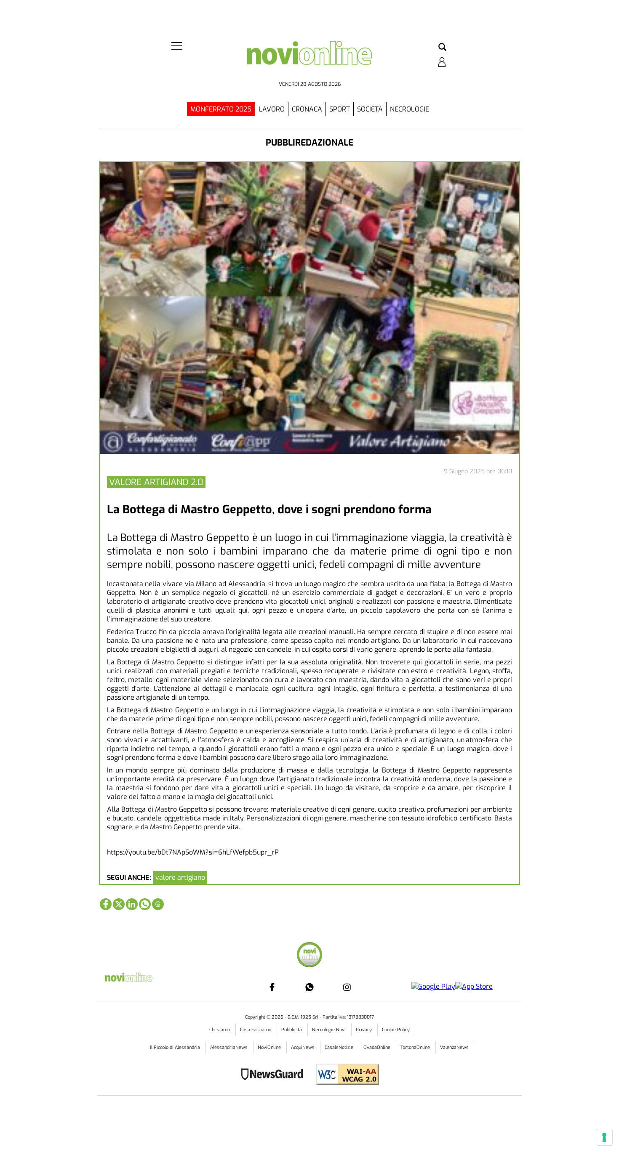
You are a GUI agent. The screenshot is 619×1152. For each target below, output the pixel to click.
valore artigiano (180, 877)
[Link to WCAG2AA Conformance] (344, 1075)
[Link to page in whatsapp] (145, 904)
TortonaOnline (415, 1047)
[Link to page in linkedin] (132, 904)
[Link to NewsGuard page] (275, 1075)
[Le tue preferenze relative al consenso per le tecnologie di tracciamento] (604, 1137)
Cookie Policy (396, 1030)
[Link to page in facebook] (106, 904)
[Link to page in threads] (158, 904)
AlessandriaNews (229, 1047)
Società (370, 109)
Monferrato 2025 (220, 109)
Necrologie (409, 109)
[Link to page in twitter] (119, 904)
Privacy (364, 1030)
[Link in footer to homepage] (309, 955)
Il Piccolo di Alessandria (175, 1047)
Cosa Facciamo (256, 1030)
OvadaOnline (377, 1047)
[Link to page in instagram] (347, 987)
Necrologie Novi (329, 1030)
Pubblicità (292, 1030)
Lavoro (272, 109)
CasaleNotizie (340, 1047)
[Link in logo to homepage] (309, 59)
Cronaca (307, 109)
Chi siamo (220, 1030)
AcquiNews (303, 1047)
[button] (442, 47)
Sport (339, 109)
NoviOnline (270, 1047)
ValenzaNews (454, 1047)
